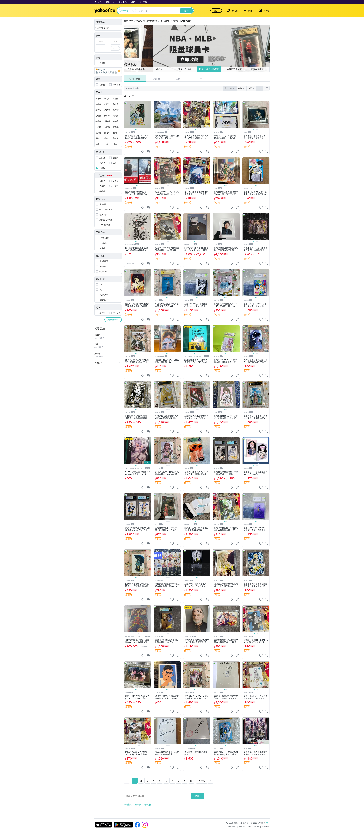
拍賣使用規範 (253, 826)
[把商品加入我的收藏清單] (142, 151)
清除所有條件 (113, 319)
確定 (115, 48)
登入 (216, 10)
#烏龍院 (128, 804)
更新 (267, 822)
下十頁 (201, 780)
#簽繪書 (137, 804)
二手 (199, 78)
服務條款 (232, 826)
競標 (178, 78)
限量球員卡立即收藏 (209, 69)
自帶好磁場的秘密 (136, 69)
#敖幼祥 (147, 804)
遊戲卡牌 (160, 69)
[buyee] (108, 70)
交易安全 (266, 826)
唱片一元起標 (184, 69)
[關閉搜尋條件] (133, 10)
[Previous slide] (126, 114)
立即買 (156, 78)
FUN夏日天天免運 (233, 69)
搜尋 (197, 795)
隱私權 (242, 826)
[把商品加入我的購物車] (148, 151)
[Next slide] (149, 114)
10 (191, 780)
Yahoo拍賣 (104, 10)
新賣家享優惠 (257, 69)
